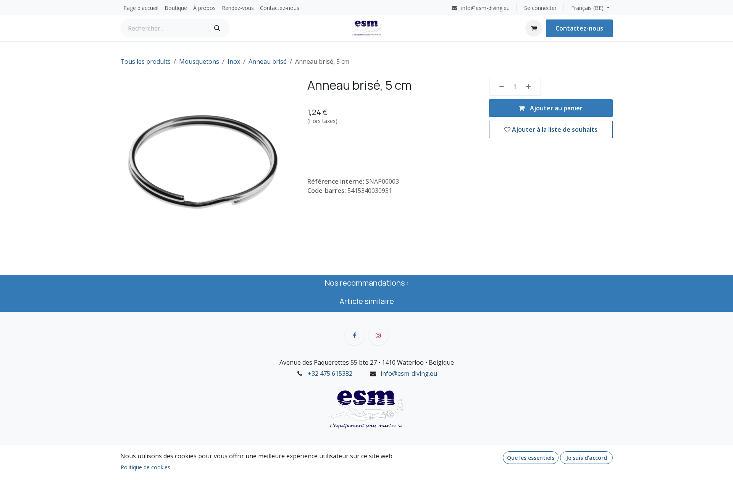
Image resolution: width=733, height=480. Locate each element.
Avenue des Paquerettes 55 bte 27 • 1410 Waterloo (351, 362)
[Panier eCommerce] (533, 28)
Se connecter (540, 7)
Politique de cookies (145, 467)
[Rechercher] (217, 28)
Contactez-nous (579, 28)
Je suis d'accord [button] (586, 457)
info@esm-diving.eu (409, 373)
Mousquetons (199, 61)
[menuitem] (140, 8)
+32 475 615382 (330, 373)
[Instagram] (378, 335)
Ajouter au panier (555, 108)
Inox (234, 61)
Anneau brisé (268, 61)
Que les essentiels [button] (530, 457)
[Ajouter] (531, 86)
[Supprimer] (499, 86)
